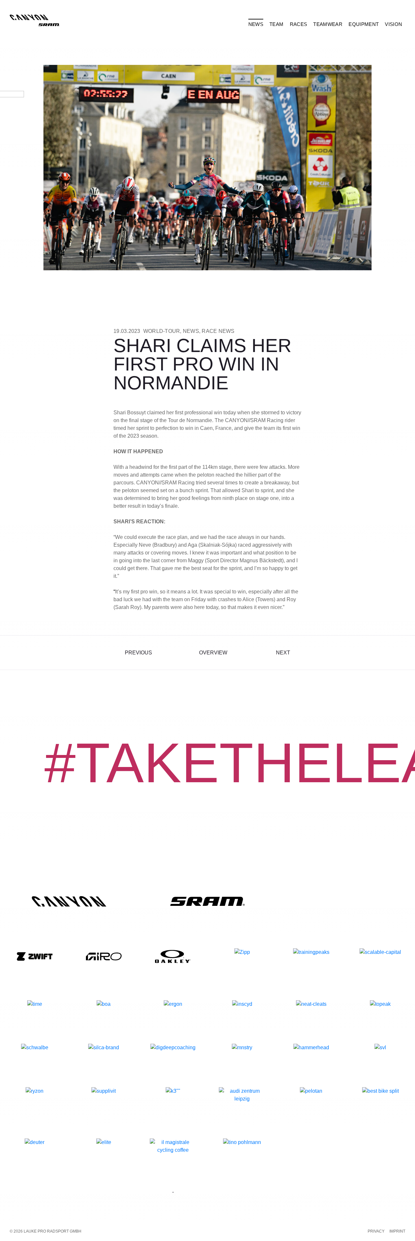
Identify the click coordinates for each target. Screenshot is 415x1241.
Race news (218, 331)
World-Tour (161, 331)
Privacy (376, 1231)
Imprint (397, 1231)
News (191, 331)
